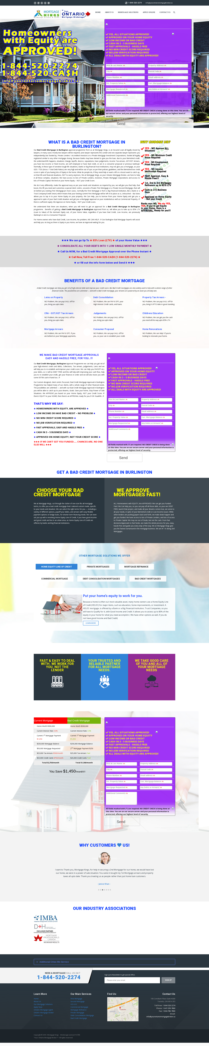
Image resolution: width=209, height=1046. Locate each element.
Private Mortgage (77, 1012)
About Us (109, 12)
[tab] (98, 570)
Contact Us (38, 1015)
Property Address (157, 65)
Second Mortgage (78, 1001)
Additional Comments (117, 95)
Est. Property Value (115, 83)
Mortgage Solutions (128, 12)
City (109, 71)
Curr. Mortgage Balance (160, 83)
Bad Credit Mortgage (79, 1018)
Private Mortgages (98, 566)
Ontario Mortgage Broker (44, 1012)
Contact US (165, 12)
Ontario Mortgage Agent (43, 1010)
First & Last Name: (115, 65)
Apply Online (149, 12)
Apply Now (38, 1007)
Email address (156, 77)
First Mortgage (76, 998)
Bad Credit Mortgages (148, 578)
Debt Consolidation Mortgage (82, 1015)
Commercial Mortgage (54, 578)
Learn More (91, 623)
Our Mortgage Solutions (43, 1004)
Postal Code (155, 71)
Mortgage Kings (53, 1035)
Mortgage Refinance (136, 566)
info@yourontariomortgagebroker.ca (159, 3)
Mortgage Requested (116, 89)
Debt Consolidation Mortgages (101, 578)
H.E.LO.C (74, 1004)
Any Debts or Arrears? (159, 89)
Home (98, 12)
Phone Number (114, 77)
